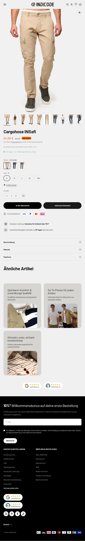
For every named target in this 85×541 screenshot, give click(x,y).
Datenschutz (41, 463)
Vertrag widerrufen (11, 488)
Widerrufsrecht (42, 471)
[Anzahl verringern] (7, 196)
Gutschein (8, 484)
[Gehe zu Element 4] (31, 119)
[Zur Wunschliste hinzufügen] (23, 196)
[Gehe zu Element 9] (70, 119)
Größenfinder (9, 459)
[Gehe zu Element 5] (38, 119)
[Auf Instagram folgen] (6, 513)
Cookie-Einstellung (43, 476)
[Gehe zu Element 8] (62, 119)
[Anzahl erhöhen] (16, 196)
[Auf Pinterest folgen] (11, 513)
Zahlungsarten (9, 467)
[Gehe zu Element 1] (7, 119)
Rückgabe (7, 476)
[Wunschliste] (76, 4)
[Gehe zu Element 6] (46, 119)
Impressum (40, 459)
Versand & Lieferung (11, 471)
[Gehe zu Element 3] (23, 119)
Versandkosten (16, 142)
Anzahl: (6, 191)
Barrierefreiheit (42, 480)
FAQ (5, 463)
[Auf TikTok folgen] (23, 513)
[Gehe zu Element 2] (15, 119)
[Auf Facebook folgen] (17, 513)
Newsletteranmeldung (12, 480)
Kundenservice (9, 455)
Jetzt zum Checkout (62, 205)
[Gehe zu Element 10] (78, 119)
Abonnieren (10, 441)
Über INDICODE (41, 455)
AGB (37, 467)
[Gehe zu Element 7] (54, 119)
